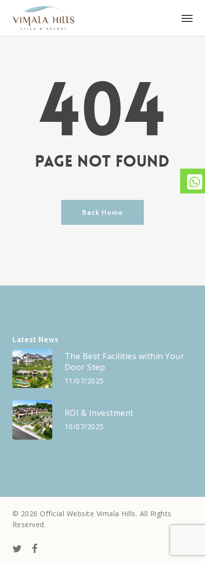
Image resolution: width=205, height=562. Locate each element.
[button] (187, 18)
